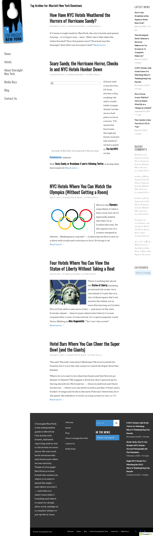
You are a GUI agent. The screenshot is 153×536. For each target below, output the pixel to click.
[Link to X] (136, 531)
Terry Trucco (95, 26)
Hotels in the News (77, 26)
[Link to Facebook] (140, 531)
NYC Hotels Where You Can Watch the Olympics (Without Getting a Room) (80, 189)
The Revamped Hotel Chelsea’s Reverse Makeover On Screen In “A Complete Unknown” (142, 45)
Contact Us (70, 443)
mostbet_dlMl (140, 176)
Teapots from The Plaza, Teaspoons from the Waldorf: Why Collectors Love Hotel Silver (142, 164)
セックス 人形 (141, 241)
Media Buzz (70, 449)
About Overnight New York (76, 438)
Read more (100, 45)
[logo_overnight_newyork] (13, 23)
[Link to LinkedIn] (145, 531)
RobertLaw (139, 154)
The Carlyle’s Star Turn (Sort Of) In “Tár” (143, 123)
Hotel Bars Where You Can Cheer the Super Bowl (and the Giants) (85, 346)
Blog (67, 433)
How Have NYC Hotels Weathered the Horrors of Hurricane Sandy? (80, 18)
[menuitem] (15, 54)
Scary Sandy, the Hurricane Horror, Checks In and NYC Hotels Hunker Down (84, 66)
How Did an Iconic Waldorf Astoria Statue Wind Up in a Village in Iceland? (143, 101)
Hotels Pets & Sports (73, 197)
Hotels (68, 428)
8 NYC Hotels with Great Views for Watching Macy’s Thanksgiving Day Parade (143, 75)
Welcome (69, 422)
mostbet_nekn (140, 198)
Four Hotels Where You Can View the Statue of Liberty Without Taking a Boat (82, 265)
